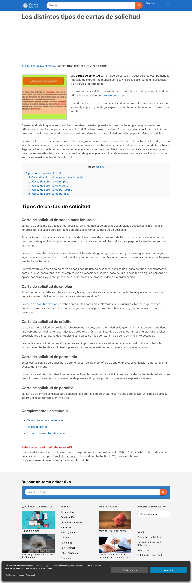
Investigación (68, 532)
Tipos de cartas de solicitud (42, 173)
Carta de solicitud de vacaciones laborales (56, 177)
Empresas (66, 527)
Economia (37, 66)
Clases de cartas (36, 426)
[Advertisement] (96, 42)
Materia (65, 537)
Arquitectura (68, 512)
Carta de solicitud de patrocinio (49, 189)
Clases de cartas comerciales (44, 420)
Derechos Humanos (71, 522)
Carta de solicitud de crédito (47, 185)
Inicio (25, 66)
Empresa (50, 66)
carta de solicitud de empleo (43, 304)
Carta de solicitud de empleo (48, 181)
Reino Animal (68, 548)
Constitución (68, 517)
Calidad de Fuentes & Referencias (149, 543)
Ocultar (100, 166)
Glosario (150, 3)
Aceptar (168, 570)
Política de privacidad (15, 575)
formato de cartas (113, 95)
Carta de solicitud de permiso (48, 193)
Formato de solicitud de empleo (46, 433)
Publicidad (66, 542)
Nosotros (142, 532)
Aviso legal (30, 575)
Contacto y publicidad (149, 537)
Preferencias (130, 570)
